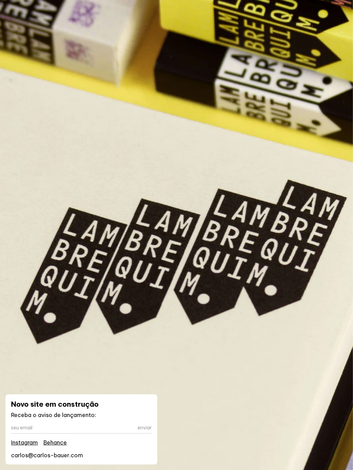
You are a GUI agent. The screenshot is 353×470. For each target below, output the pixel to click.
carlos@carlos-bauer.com (47, 455)
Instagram (24, 442)
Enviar (145, 428)
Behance (55, 442)
